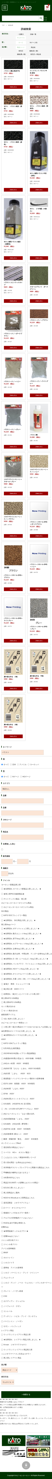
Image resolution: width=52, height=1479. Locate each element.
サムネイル (21, 38)
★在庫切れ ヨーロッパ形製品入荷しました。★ (22, 889)
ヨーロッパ (34, 764)
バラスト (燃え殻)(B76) (12, 71)
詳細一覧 (33, 34)
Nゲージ (15, 777)
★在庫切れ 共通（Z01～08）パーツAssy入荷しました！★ (27, 979)
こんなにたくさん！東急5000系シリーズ (20, 1157)
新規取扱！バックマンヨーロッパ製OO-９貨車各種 (24, 1079)
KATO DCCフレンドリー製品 (15, 915)
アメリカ (23, 764)
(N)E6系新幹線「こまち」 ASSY (16, 1119)
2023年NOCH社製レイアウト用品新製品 (20, 1053)
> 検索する (26, 1394)
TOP (3, 25)
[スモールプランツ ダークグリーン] (39, 283)
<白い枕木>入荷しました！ (14, 1019)
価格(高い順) (21, 54)
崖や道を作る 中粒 (37, 676)
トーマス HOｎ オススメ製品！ (17, 1152)
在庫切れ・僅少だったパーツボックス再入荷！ (22, 994)
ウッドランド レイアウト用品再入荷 (18, 1350)
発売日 (21, 51)
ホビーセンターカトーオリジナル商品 (19, 907)
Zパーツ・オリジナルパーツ (15, 1208)
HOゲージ (26, 777)
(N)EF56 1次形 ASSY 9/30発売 (17, 1129)
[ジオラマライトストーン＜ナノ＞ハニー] (39, 466)
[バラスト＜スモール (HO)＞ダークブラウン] (39, 518)
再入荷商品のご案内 (11, 1193)
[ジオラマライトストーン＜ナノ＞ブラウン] (13, 513)
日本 (14, 764)
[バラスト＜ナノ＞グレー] (13, 426)
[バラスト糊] (39, 431)
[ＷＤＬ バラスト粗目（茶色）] (13, 103)
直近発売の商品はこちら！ (14, 1147)
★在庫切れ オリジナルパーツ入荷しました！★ (22, 974)
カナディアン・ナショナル (14, 1301)
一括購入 (21, 34)
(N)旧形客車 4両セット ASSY (16, 1134)
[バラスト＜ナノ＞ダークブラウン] (13, 330)
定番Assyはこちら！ (12, 1236)
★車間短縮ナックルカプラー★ (16, 1231)
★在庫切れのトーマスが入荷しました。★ (20, 1035)
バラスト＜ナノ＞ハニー (12, 381)
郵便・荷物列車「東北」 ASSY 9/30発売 (21, 1139)
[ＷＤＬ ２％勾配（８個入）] (39, 205)
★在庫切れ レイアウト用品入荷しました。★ (22, 1340)
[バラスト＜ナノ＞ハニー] (13, 378)
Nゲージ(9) (33, 42)
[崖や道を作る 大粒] (13, 721)
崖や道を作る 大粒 (11, 724)
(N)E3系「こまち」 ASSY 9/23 (17, 1073)
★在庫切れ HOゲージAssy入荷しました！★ (21, 969)
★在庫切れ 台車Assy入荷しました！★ (19, 949)
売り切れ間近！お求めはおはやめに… (19, 1162)
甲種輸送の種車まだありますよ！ (17, 1173)
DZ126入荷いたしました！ (14, 1188)
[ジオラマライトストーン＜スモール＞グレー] (13, 476)
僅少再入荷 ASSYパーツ (14, 989)
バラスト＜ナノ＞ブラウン (39, 320)
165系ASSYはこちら (12, 1178)
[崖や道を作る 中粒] (39, 673)
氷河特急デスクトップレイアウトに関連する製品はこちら (26, 1167)
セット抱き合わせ (11, 1011)
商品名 (33, 47)
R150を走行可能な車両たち (14, 1223)
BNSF (6, 1253)
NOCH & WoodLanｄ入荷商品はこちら (19, 1198)
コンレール (8, 1311)
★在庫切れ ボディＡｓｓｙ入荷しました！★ (21, 929)
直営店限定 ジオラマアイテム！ (17, 1203)
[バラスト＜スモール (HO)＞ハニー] (39, 561)
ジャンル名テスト (11, 1244)
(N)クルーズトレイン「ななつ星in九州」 (20, 1114)
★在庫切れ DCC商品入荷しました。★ (20, 920)
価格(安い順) (33, 51)
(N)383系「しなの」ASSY (14, 1089)
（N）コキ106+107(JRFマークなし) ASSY (21, 1109)
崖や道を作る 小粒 (11, 677)
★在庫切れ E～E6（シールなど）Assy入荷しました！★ (26, 959)
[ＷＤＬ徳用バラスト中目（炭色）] (39, 170)
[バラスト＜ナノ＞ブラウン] (39, 317)
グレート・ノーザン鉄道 (13, 1291)
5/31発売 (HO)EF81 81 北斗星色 (17, 1104)
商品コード (21, 47)
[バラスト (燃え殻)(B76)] (13, 68)
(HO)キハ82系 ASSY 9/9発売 (16, 1063)
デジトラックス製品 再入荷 (15, 899)
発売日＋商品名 (35, 54)
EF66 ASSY (9, 1094)
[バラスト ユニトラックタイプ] (13, 279)
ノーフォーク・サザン (12, 1306)
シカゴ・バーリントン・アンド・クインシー (21, 1273)
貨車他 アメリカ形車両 (13, 1268)
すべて (21, 42)
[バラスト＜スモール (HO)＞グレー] (39, 623)
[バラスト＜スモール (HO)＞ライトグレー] (13, 615)
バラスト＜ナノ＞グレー (12, 429)
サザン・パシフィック (12, 1326)
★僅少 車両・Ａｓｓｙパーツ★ (17, 984)
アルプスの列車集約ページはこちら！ (19, 1218)
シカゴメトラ (9, 1263)
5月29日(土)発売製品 (12, 1048)
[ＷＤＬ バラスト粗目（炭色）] (13, 139)
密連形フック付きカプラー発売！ (17, 1213)
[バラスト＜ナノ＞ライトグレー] (39, 378)
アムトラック (9, 1278)
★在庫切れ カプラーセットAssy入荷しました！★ (23, 944)
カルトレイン (9, 1258)
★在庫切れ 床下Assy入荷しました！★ (19, 939)
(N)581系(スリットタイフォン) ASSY (19, 1099)
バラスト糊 (33, 435)
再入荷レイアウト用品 (12, 1358)
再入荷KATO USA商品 (12, 1002)
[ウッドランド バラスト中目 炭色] (39, 67)
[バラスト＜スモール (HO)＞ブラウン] (13, 572)
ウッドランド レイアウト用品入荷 (17, 1335)
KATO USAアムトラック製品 (15, 1043)
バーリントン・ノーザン (13, 1321)
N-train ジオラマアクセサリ (15, 1345)
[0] (47, 9)
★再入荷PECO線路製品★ (14, 894)
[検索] (41, 18)
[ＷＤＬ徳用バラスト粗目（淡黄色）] (13, 238)
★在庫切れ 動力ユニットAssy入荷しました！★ (22, 934)
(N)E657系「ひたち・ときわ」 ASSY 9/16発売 (22, 1068)
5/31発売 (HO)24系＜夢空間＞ (16, 1124)
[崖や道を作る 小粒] (13, 673)
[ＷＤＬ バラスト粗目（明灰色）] (39, 103)
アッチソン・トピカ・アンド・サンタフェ (20, 1316)
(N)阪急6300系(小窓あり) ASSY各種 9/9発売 (22, 1058)
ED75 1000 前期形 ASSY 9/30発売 (19, 1084)
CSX (5, 1296)
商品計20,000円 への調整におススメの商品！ (22, 1183)
